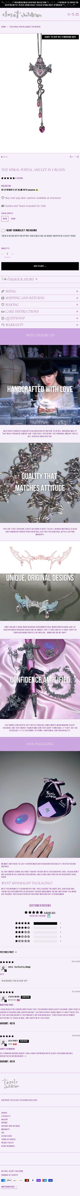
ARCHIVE (4, 1119)
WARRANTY (5, 1129)
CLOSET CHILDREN (16, 1171)
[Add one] (12, 254)
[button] (73, 14)
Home (3, 27)
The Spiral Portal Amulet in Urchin (25, 27)
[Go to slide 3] (6, 157)
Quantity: (5, 248)
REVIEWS (4, 1123)
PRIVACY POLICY (7, 1143)
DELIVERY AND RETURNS (10, 1126)
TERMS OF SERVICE (8, 1139)
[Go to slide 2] (4, 157)
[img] (7, 962)
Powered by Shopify (9, 1175)
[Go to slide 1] (2, 157)
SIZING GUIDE (6, 1136)
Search (4, 1113)
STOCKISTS (6, 1116)
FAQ (2, 1133)
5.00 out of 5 (49, 913)
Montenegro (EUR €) (8, 1187)
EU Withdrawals (8, 1146)
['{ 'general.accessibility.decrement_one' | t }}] (2, 254)
